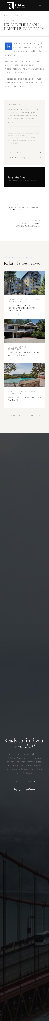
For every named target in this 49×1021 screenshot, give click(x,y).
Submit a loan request (18, 158)
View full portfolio (23, 416)
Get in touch (23, 782)
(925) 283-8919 (16, 177)
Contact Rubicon (16, 152)
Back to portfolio (14, 15)
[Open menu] (40, 5)
